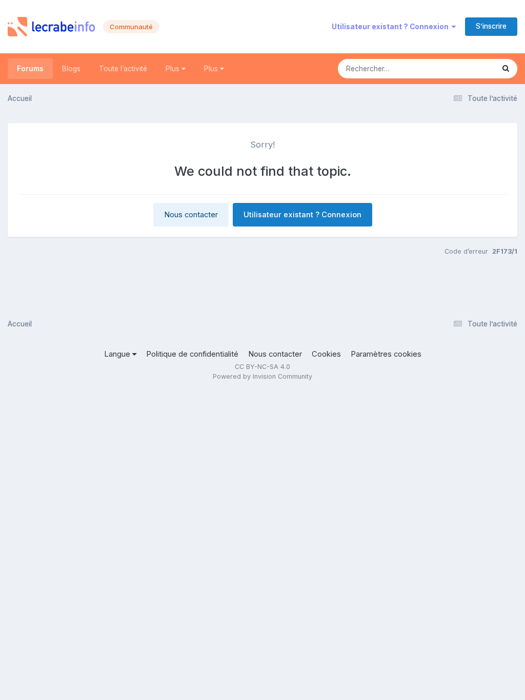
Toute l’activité (123, 69)
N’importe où (460, 68)
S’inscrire (491, 26)
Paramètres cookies (386, 354)
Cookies (326, 354)
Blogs (71, 69)
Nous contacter (191, 214)
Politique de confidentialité (192, 354)
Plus (173, 69)
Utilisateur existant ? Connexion (392, 27)
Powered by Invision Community (262, 376)
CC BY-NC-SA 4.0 (262, 366)
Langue (118, 354)
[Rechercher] (505, 68)
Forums (30, 69)
